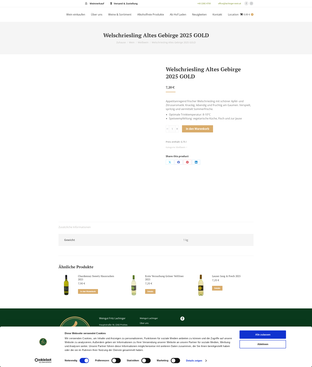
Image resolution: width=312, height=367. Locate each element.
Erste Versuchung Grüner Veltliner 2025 (164, 277)
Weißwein (180, 147)
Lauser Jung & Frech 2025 (226, 276)
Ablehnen (262, 344)
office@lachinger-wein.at (229, 3)
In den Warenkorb (197, 128)
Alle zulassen (262, 334)
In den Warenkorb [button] (88, 291)
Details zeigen (194, 360)
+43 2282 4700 (204, 3)
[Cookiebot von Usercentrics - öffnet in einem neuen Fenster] (43, 360)
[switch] (116, 360)
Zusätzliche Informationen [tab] (74, 227)
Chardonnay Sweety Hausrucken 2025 (96, 277)
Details (150, 291)
